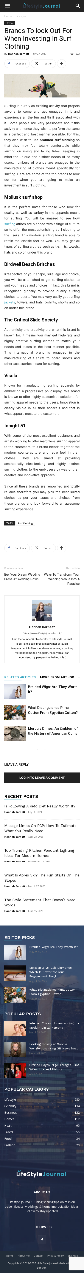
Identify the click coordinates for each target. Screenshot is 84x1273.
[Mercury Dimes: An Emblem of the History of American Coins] (15, 733)
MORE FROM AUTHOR (57, 677)
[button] (7, 6)
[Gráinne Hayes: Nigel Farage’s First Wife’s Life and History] (15, 1070)
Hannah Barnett (18, 53)
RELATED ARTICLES (20, 677)
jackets (9, 302)
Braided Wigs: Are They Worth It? (53, 947)
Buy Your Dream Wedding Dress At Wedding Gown (22, 577)
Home (8, 16)
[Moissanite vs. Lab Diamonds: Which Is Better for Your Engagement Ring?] (15, 973)
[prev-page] (37, 749)
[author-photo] (42, 621)
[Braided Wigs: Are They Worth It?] (15, 691)
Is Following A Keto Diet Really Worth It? (39, 806)
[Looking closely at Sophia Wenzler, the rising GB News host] (15, 1049)
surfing (9, 224)
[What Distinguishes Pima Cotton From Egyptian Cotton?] (15, 712)
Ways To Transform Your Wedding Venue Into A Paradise (62, 579)
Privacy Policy (55, 1256)
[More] (61, 63)
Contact (38, 1256)
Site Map (73, 1256)
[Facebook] (42, 1239)
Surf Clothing (25, 523)
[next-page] (44, 749)
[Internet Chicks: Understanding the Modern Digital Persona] (15, 1028)
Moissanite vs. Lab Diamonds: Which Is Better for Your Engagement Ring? (51, 972)
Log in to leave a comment (42, 777)
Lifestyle (21, 16)
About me (24, 1256)
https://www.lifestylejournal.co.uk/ (42, 633)
